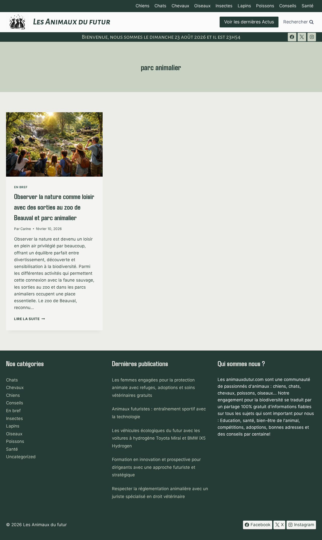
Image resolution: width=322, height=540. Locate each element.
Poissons (265, 5)
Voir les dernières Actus (249, 21)
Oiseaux (202, 5)
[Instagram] (311, 37)
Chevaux (180, 5)
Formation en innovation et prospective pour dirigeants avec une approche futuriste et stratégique (156, 467)
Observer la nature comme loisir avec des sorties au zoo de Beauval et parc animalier (54, 207)
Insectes (224, 5)
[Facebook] (292, 37)
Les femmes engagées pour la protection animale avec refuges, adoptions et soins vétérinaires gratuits (153, 387)
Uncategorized (21, 456)
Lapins (244, 5)
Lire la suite (29, 319)
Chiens (142, 5)
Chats (160, 5)
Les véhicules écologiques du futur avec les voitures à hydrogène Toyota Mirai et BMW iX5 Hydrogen (159, 438)
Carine (25, 229)
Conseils (287, 5)
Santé (307, 5)
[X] (302, 37)
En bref (20, 187)
